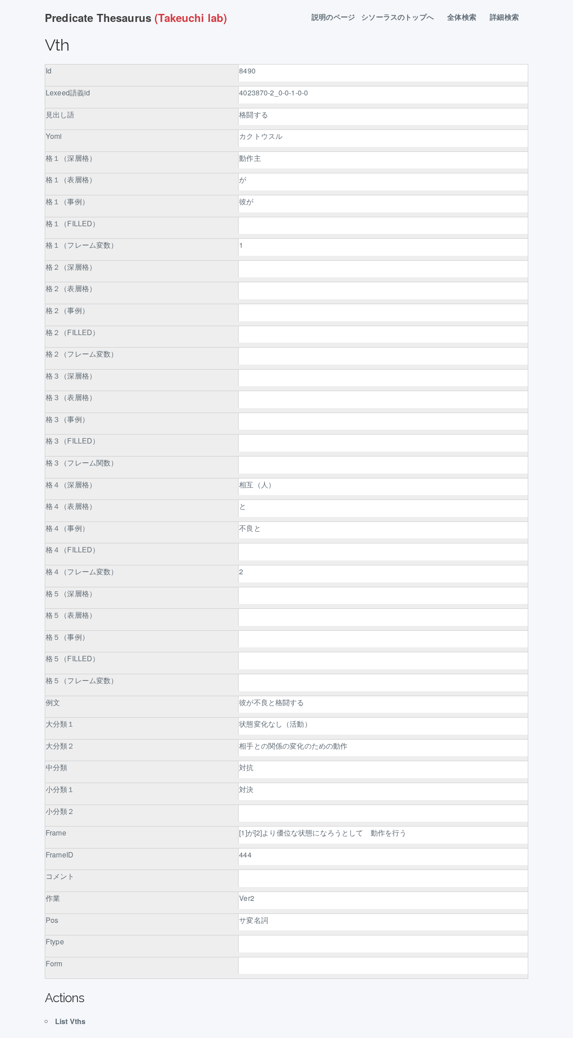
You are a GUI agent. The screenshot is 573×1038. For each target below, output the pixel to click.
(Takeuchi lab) (136, 17)
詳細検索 (508, 17)
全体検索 (465, 17)
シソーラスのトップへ (401, 17)
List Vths (70, 1021)
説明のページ (333, 17)
